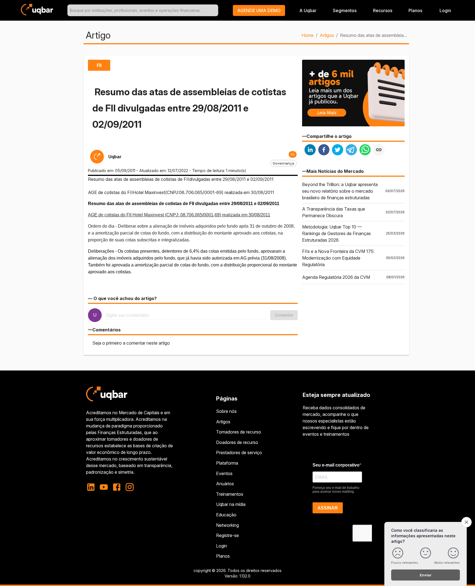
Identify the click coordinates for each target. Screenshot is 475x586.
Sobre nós (226, 411)
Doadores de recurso (237, 442)
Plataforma (227, 463)
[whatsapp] (365, 150)
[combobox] (142, 10)
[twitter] (337, 150)
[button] (259, 10)
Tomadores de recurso (238, 432)
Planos (415, 10)
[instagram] (129, 487)
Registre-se (227, 535)
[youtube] (104, 487)
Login (221, 546)
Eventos (224, 473)
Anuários (225, 483)
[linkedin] (310, 150)
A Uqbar (307, 10)
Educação (226, 514)
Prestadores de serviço (239, 452)
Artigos (327, 35)
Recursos (382, 10)
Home (308, 35)
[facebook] (324, 150)
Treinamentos (229, 494)
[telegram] (351, 150)
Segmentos (345, 10)
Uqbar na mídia (230, 504)
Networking (227, 525)
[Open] (215, 10)
